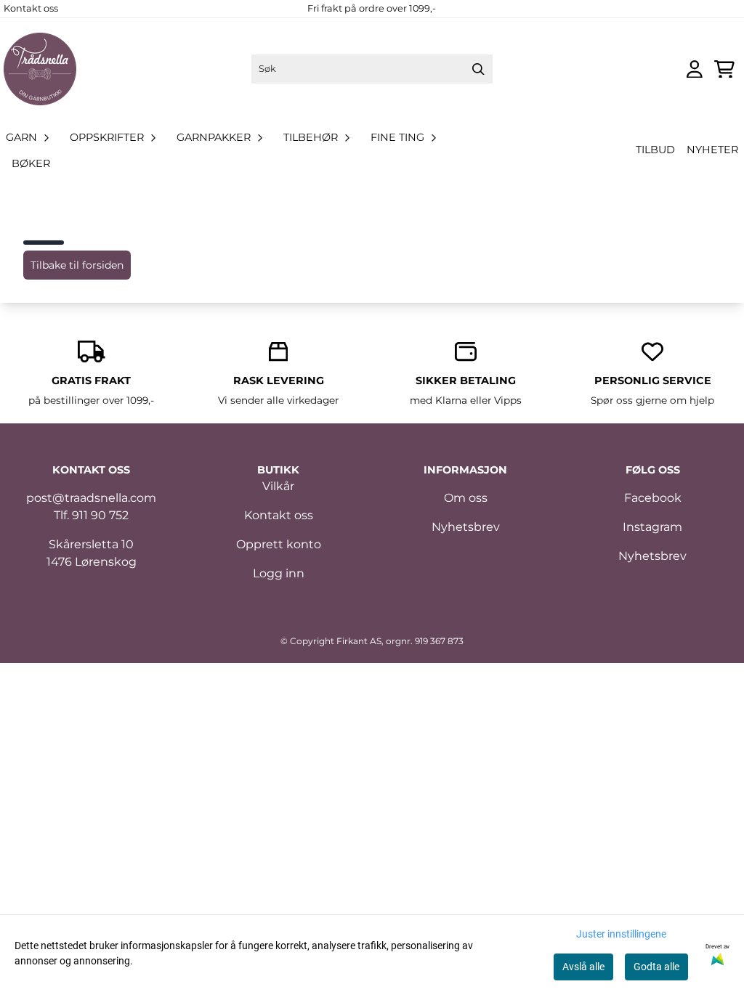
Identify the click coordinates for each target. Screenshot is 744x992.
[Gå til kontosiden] (694, 69)
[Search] (478, 69)
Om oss (466, 498)
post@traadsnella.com (91, 498)
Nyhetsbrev (466, 527)
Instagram (652, 527)
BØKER (31, 163)
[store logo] (40, 69)
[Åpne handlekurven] (724, 69)
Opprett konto (278, 544)
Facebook (653, 498)
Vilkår (278, 486)
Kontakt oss (31, 8)
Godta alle (656, 966)
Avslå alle (583, 966)
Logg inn (278, 573)
